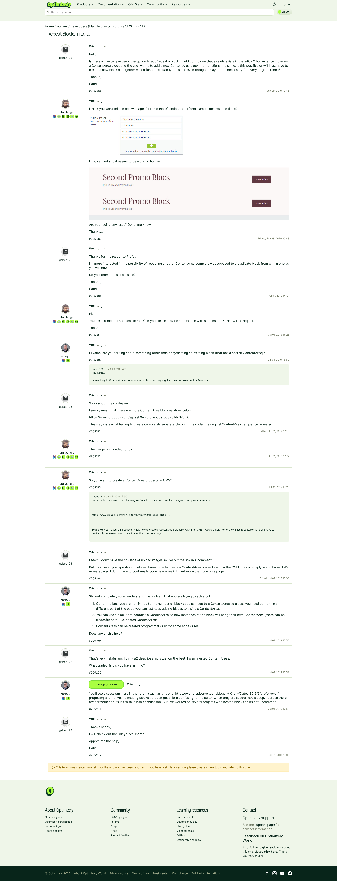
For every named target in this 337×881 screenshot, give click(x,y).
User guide (183, 826)
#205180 (95, 296)
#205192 (95, 456)
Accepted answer (106, 684)
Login (286, 4)
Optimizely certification (58, 821)
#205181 (94, 335)
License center (53, 830)
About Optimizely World (90, 873)
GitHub (181, 835)
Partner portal (185, 817)
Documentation (111, 4)
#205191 (94, 431)
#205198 (95, 578)
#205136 (95, 238)
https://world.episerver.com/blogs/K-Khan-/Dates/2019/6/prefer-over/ (227, 693)
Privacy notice (118, 873)
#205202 (95, 755)
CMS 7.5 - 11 (134, 26)
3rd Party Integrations (206, 873)
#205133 (95, 91)
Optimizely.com (54, 817)
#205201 (95, 709)
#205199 (95, 640)
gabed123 (65, 57)
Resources (180, 4)
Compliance (180, 873)
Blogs (114, 826)
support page (265, 825)
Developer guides (187, 821)
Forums (62, 26)
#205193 (95, 487)
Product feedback (121, 835)
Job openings (53, 826)
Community (157, 4)
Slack (114, 830)
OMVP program (120, 817)
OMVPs (135, 4)
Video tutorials (185, 830)
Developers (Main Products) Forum (96, 26)
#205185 (95, 360)
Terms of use (140, 873)
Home (49, 26)
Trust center (160, 873)
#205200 (95, 672)
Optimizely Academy (189, 839)
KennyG (66, 356)
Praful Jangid (65, 112)
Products (85, 4)
